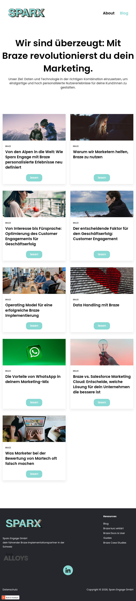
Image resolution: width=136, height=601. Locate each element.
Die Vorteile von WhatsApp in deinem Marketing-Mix (33, 379)
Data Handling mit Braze (96, 305)
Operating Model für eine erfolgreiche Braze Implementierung (28, 310)
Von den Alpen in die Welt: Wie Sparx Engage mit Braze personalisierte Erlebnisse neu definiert (34, 159)
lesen (34, 178)
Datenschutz (10, 589)
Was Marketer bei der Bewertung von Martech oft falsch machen (31, 458)
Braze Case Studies (114, 542)
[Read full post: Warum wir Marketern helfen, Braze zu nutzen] (101, 127)
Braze (8, 146)
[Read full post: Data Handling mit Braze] (101, 280)
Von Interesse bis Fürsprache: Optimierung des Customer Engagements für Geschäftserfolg (33, 236)
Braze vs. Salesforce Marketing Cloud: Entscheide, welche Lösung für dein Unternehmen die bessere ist (102, 384)
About (108, 13)
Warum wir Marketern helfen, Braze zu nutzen (100, 154)
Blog (124, 13)
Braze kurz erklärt (113, 528)
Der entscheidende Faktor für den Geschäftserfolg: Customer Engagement (100, 233)
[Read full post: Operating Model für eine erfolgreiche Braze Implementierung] (34, 280)
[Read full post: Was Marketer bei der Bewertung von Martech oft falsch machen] (34, 428)
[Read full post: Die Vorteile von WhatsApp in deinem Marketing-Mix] (34, 352)
